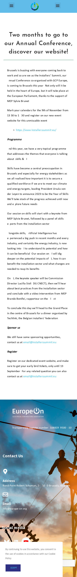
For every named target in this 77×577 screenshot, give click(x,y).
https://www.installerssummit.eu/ (36, 130)
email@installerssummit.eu (39, 342)
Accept (13, 568)
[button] (12, 5)
